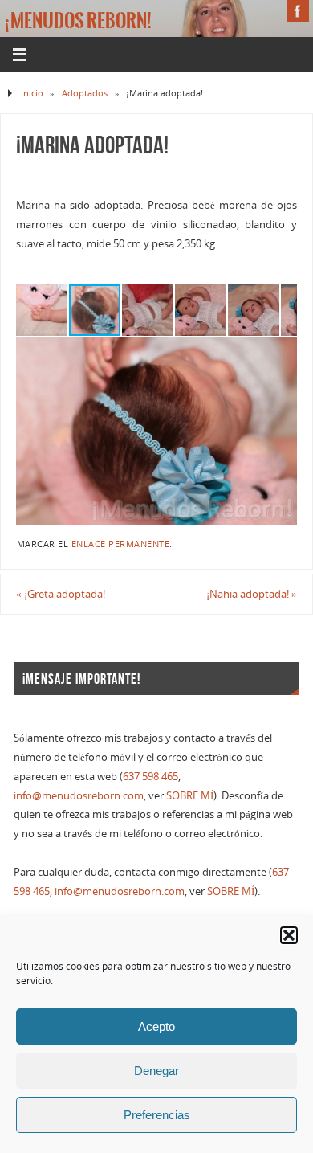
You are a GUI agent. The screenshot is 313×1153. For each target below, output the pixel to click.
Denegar (156, 1070)
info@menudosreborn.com (79, 796)
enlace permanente (120, 544)
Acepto (156, 1026)
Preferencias (157, 1115)
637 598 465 (150, 776)
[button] (289, 935)
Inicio (32, 93)
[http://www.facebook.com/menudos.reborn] (298, 11)
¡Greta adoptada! (60, 594)
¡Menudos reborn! (78, 21)
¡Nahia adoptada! (251, 594)
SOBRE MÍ (189, 796)
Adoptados (85, 93)
